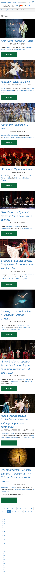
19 (25, 511)
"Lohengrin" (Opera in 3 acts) (9, 135)
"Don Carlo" (8, 47)
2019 (3, 533)
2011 (3, 549)
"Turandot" (4, 176)
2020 (3, 531)
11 (31, 508)
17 (18, 511)
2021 (3, 529)
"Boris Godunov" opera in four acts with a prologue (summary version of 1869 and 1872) (16, 367)
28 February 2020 (28, 137)
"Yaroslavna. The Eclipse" (8, 487)
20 (28, 511)
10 (28, 508)
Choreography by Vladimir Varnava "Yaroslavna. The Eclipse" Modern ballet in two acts (16, 475)
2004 (3, 563)
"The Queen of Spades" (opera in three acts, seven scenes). (16, 215)
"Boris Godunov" (25, 379)
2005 (3, 561)
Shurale (3, 88)
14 (9, 511)
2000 (3, 571)
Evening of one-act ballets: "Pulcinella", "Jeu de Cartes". (16, 314)
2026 (3, 519)
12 (2, 511)
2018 (3, 535)
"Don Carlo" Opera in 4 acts (17, 40)
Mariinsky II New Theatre (22, 489)
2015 (3, 541)
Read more (9, 54)
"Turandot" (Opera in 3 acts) (17, 169)
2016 (3, 539)
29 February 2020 (19, 49)
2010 (3, 551)
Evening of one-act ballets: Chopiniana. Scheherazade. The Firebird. (17, 264)
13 (5, 511)
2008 (3, 555)
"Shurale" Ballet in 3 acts (15, 81)
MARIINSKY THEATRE (14, 2)
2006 (3, 559)
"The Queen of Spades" (12, 226)
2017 (3, 537)
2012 (3, 547)
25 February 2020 (14, 329)
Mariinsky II (6, 228)
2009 (3, 553)
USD (29, 2)
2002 (3, 567)
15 (12, 511)
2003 (3, 565)
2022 (3, 527)
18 (22, 511)
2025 (3, 521)
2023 (3, 525)
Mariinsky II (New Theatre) (11, 137)
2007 (3, 557)
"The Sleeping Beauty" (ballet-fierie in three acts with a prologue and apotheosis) (15, 421)
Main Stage (28, 381)
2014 (3, 543)
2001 (3, 569)
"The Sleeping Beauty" (8, 433)
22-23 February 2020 (27, 437)
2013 (3, 545)
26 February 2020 (27, 228)
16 (15, 511)
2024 (3, 523)
